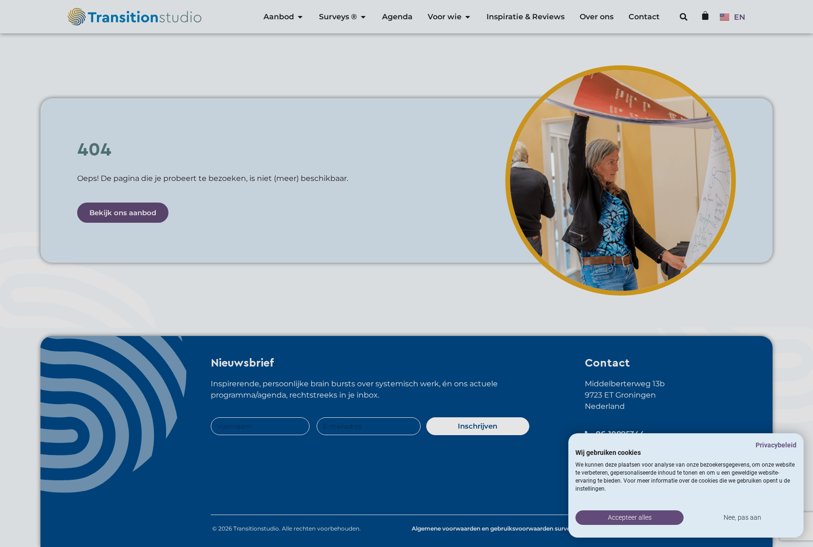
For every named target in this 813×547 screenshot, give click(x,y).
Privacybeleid (776, 445)
